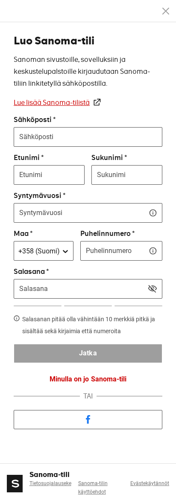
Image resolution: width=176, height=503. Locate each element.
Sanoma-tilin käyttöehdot (93, 487)
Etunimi (27, 158)
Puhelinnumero (105, 234)
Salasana (29, 271)
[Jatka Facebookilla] (88, 419)
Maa (21, 234)
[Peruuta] (165, 11)
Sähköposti (33, 120)
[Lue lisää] (153, 213)
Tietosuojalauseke (50, 483)
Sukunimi (107, 158)
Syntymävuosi (38, 196)
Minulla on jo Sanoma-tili (88, 379)
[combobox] (18, 251)
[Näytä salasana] (152, 289)
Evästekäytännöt (149, 483)
